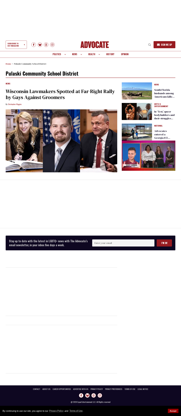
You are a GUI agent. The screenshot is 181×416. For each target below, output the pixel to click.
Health (91, 54)
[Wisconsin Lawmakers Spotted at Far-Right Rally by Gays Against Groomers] (61, 140)
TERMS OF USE (129, 389)
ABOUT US (46, 389)
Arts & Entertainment (161, 105)
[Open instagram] (52, 44)
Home (8, 63)
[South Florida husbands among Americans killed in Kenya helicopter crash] (137, 90)
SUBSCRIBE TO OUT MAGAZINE (13, 44)
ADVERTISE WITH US (80, 389)
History (110, 54)
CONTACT (36, 389)
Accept (173, 411)
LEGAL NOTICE (143, 389)
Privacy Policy (56, 411)
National (158, 126)
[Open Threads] (46, 44)
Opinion (125, 54)
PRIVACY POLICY (96, 389)
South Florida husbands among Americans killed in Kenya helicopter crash (164, 96)
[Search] (149, 44)
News (74, 54)
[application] (148, 156)
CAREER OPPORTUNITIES (62, 389)
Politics (57, 54)
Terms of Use (75, 411)
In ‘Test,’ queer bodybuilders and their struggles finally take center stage (164, 118)
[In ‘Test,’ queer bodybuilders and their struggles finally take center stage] (137, 111)
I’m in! (164, 243)
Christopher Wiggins (15, 104)
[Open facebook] (33, 44)
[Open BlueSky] (40, 44)
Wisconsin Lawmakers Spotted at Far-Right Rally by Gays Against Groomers (60, 94)
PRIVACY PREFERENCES (113, 389)
